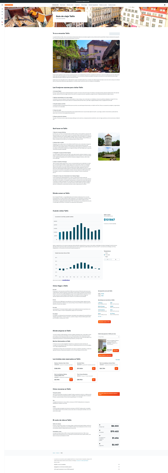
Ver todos (118, 359)
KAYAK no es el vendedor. (60, 464)
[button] (166, 1)
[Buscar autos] (2, 14)
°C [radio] (115, 259)
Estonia (57, 452)
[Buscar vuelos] (2, 9)
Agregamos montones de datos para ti (63, 466)
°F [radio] (107, 259)
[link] (104, 321)
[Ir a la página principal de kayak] (9, 5)
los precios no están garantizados (82, 460)
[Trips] (2, 18)
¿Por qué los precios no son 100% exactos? (64, 469)
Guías (54, 452)
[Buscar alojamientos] (2, 11)
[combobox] (109, 337)
